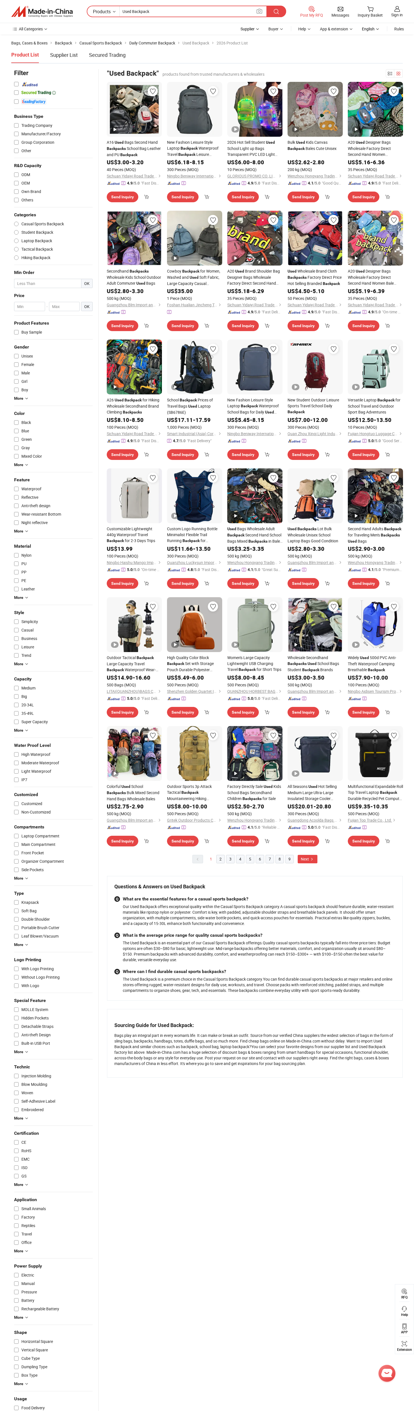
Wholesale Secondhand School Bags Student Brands (313, 663)
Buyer (273, 29)
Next (305, 859)
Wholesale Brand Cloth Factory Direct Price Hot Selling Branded (315, 277)
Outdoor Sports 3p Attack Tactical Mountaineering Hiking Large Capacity (189, 792)
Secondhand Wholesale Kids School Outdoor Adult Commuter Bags (134, 277)
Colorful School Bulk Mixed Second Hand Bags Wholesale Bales (133, 792)
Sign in (397, 14)
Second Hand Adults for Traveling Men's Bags (374, 535)
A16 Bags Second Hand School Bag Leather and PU (134, 148)
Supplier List (64, 54)
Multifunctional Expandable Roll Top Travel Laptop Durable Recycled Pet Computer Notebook (375, 792)
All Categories (31, 29)
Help (302, 29)
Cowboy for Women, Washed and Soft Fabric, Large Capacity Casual (193, 277)
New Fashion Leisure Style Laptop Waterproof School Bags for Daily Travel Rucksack (253, 406)
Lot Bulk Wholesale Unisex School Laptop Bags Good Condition (313, 534)
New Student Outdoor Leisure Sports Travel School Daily (313, 405)
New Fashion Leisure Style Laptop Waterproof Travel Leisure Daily (193, 149)
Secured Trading (107, 54)
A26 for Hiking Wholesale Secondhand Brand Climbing (133, 406)
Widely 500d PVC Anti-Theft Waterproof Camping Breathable (372, 663)
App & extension (334, 29)
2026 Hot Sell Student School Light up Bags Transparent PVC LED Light (251, 148)
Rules (399, 29)
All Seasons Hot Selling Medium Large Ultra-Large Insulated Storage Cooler (312, 792)
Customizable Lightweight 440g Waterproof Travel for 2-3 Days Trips (131, 534)
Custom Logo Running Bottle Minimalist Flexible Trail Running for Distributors (192, 535)
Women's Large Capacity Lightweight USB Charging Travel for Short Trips (254, 663)
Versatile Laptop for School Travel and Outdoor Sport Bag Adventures (374, 406)
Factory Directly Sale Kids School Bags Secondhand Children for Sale (254, 792)
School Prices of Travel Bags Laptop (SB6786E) (190, 406)
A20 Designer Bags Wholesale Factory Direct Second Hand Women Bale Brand (371, 277)
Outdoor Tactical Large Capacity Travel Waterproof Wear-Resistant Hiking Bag (131, 664)
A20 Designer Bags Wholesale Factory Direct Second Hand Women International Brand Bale (374, 148)
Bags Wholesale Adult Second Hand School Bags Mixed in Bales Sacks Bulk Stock (254, 535)
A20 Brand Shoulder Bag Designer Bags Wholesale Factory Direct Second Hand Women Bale (253, 277)
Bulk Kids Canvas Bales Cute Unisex (312, 145)
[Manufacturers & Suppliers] (42, 11)
